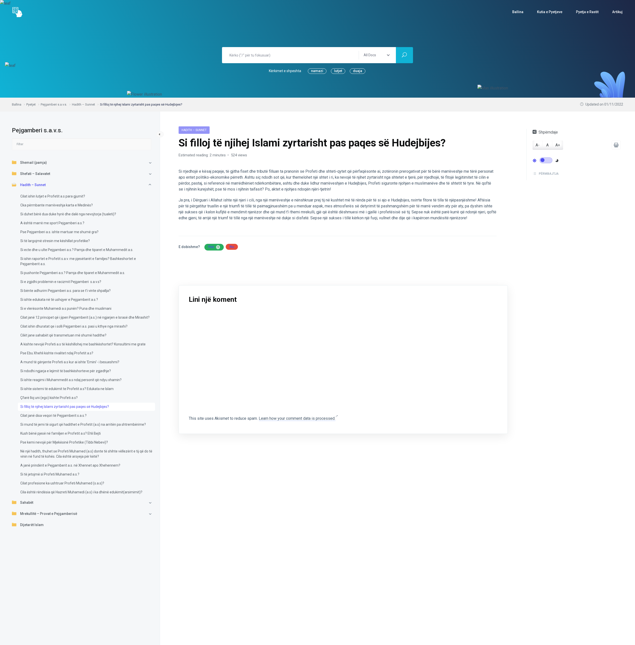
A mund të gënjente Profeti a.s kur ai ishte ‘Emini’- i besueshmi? (69, 362)
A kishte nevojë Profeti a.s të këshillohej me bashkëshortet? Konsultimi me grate (83, 344)
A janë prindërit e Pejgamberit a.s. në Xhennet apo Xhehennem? (70, 465)
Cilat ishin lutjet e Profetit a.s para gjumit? (52, 196)
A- (538, 145)
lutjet (338, 71)
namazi (317, 71)
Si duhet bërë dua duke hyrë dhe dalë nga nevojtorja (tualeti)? (68, 214)
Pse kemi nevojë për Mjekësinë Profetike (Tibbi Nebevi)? (64, 442)
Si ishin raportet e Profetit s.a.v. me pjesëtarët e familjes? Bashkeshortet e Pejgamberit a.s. (78, 261)
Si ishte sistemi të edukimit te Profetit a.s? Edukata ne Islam (67, 389)
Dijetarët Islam (32, 525)
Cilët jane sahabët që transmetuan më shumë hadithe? (63, 335)
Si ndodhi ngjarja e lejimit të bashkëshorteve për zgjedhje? (65, 371)
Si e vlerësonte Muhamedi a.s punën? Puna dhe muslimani (65, 308)
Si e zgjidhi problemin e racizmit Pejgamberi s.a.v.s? (60, 282)
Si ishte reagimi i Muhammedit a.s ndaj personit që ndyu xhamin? (71, 380)
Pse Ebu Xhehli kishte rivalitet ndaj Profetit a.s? (56, 353)
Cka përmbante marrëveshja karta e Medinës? (56, 205)
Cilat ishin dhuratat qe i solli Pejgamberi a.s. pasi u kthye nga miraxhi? (73, 326)
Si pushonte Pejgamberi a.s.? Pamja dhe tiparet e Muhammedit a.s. (72, 273)
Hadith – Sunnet (33, 185)
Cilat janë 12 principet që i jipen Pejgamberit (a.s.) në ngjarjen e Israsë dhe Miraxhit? (85, 317)
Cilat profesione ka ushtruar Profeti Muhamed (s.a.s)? (62, 483)
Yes (213, 247)
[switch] (546, 160)
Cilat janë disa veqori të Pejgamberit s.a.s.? (53, 416)
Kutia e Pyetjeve (549, 12)
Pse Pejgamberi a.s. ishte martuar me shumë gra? (59, 232)
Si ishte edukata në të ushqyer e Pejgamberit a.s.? (59, 300)
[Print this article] (616, 144)
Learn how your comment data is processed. (297, 418)
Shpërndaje (548, 132)
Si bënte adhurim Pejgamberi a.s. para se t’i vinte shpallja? (65, 291)
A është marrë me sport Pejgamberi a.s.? (52, 223)
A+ (557, 145)
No (231, 247)
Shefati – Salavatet (35, 174)
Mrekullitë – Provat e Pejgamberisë (48, 514)
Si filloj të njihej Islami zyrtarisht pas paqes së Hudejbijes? (64, 407)
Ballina (517, 12)
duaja (357, 71)
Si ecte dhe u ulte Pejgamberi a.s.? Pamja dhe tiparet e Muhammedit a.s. (76, 250)
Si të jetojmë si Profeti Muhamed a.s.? (49, 474)
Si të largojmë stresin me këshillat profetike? (55, 241)
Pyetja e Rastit (587, 12)
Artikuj (617, 12)
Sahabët (26, 503)
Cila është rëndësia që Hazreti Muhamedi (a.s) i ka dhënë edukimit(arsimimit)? (81, 492)
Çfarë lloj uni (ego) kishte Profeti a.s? (49, 398)
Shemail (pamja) (33, 163)
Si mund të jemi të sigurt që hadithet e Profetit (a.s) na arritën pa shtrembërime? (83, 424)
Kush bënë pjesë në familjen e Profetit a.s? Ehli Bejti (60, 433)
